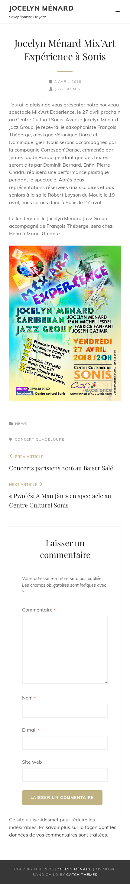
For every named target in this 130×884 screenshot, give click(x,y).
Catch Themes (81, 874)
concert (24, 439)
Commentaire (39, 610)
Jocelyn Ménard (41, 8)
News (21, 423)
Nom (29, 698)
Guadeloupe (50, 439)
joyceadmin (68, 88)
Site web (32, 762)
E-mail (31, 730)
